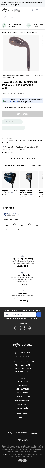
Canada (17, 454)
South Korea (30, 456)
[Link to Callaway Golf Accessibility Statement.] (22, 461)
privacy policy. (23, 319)
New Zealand (18, 456)
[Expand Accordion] (28, 413)
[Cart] (37, 10)
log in (16, 102)
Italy (35, 454)
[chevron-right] (38, 314)
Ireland (25, 456)
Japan (12, 454)
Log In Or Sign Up (13, 5)
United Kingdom (29, 454)
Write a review (7, 93)
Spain (12, 456)
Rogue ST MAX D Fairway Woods (27, 192)
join (11, 102)
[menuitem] (32, 10)
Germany (39, 454)
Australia (22, 454)
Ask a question (19, 93)
